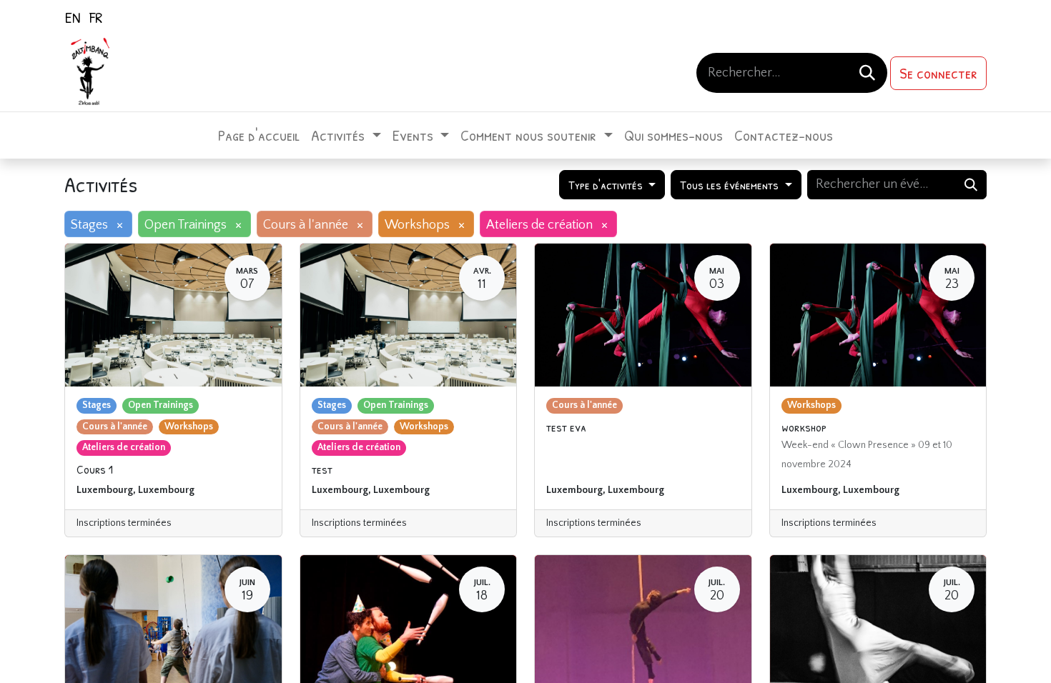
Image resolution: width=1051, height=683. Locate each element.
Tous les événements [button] (730, 185)
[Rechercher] (867, 73)
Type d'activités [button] (607, 185)
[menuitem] (72, 17)
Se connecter (938, 73)
